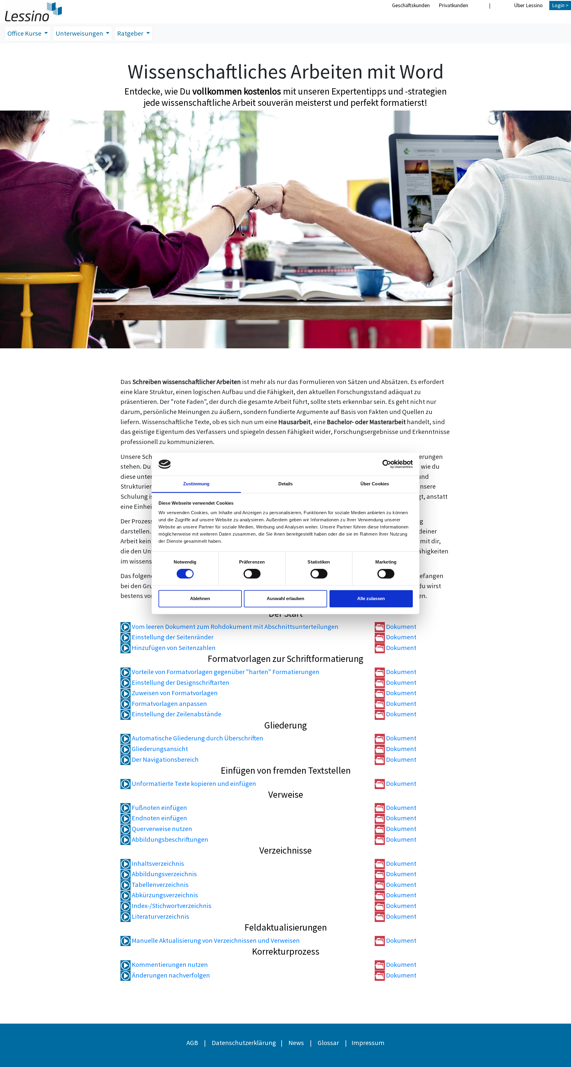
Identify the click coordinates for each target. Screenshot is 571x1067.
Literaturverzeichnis (160, 916)
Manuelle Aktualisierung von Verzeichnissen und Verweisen (215, 940)
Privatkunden (453, 5)
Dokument (400, 626)
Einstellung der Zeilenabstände (176, 714)
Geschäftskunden (411, 5)
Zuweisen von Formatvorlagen (174, 693)
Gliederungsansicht (159, 749)
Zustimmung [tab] (196, 483)
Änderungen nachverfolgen (170, 975)
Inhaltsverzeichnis (157, 863)
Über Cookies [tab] (374, 483)
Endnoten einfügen (159, 818)
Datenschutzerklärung (244, 1042)
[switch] (252, 574)
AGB (192, 1042)
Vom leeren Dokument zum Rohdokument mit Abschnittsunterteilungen (234, 626)
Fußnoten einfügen (159, 807)
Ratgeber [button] (131, 33)
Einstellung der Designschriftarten (180, 682)
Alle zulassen (371, 598)
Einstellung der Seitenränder (172, 637)
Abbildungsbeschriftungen (169, 839)
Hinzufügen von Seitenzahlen (173, 647)
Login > (560, 5)
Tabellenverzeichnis (160, 884)
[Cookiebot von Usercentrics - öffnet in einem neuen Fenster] (387, 464)
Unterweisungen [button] (80, 33)
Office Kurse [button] (25, 33)
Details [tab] (285, 483)
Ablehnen (200, 598)
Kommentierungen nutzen (169, 964)
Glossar (328, 1042)
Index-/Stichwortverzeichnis (171, 905)
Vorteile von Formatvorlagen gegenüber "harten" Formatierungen (225, 672)
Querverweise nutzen (161, 828)
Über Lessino (528, 5)
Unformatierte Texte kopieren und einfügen (193, 783)
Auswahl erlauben (285, 598)
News (296, 1042)
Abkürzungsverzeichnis (164, 895)
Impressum (368, 1042)
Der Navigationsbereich (165, 759)
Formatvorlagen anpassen (169, 703)
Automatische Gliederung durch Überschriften (197, 738)
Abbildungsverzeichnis (164, 874)
